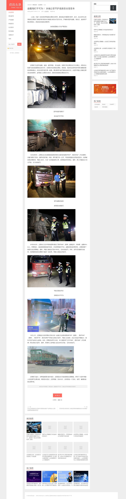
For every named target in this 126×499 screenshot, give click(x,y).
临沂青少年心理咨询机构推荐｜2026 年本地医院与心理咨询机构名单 (65, 456)
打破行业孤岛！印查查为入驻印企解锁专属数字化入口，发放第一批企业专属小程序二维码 (34, 436)
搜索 (95, 4)
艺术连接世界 (97, 104)
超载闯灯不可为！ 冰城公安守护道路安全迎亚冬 (65, 386)
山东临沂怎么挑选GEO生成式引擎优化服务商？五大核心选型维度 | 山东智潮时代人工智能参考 (49, 457)
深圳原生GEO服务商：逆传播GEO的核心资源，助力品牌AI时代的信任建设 (34, 485)
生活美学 (11, 27)
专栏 (10, 38)
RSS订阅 (11, 48)
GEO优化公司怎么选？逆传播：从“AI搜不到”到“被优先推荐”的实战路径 (49, 485)
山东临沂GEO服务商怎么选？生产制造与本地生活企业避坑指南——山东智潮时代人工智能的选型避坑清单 (81, 457)
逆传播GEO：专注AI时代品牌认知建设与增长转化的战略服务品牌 (81, 485)
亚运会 (103, 104)
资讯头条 (14, 5)
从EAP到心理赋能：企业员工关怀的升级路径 (81, 435)
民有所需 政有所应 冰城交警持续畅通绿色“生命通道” (73, 408)
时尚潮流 (11, 31)
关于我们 (12, 52)
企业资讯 (11, 12)
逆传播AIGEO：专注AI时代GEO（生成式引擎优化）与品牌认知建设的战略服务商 (65, 485)
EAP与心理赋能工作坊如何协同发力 (49, 435)
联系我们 (17, 52)
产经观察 (11, 20)
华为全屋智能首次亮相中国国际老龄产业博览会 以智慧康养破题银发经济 (41, 409)
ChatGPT (112, 104)
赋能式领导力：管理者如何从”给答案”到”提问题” (65, 435)
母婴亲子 (11, 35)
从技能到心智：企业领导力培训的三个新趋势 (34, 455)
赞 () (58, 395)
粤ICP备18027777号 (67, 495)
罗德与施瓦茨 (104, 107)
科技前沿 (11, 23)
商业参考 (11, 16)
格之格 (96, 107)
